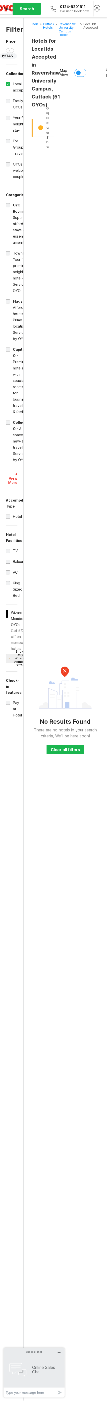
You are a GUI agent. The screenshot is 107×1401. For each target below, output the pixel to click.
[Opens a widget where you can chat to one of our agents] (34, 1372)
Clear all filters (65, 749)
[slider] (8, 50)
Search (27, 8)
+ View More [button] (12, 478)
